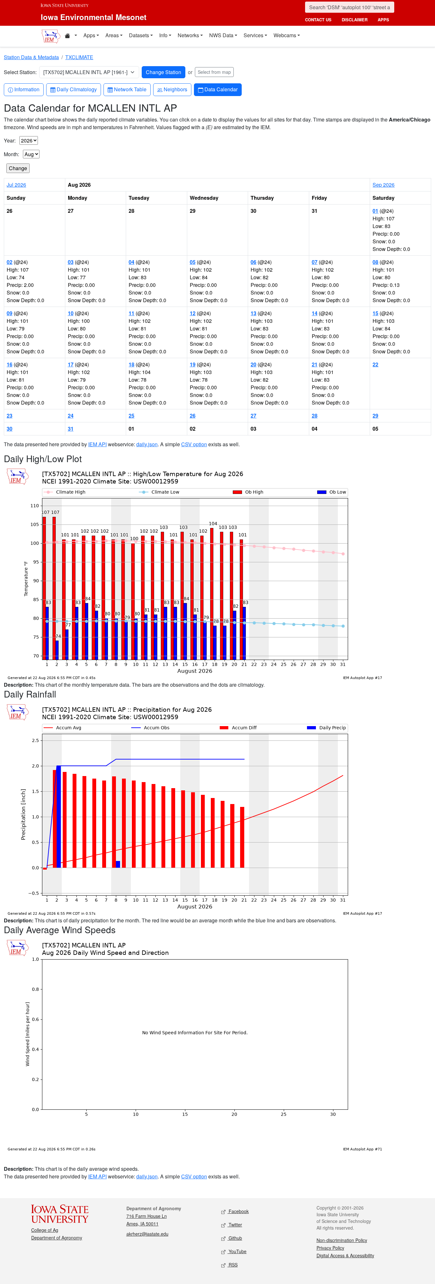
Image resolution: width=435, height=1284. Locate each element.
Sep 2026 (384, 184)
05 (193, 262)
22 (375, 364)
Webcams (285, 35)
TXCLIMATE (79, 57)
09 (9, 313)
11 (131, 313)
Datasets (139, 35)
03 (71, 262)
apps (383, 20)
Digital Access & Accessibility (345, 1255)
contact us (318, 20)
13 (253, 313)
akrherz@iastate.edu (147, 1234)
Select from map (214, 72)
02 (9, 262)
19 (193, 364)
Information (26, 89)
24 (71, 415)
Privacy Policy (330, 1248)
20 (253, 364)
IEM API (97, 444)
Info (163, 35)
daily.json (147, 444)
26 (193, 415)
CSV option (194, 444)
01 (375, 210)
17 (71, 364)
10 (71, 313)
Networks (188, 35)
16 (9, 364)
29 (375, 415)
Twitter (234, 1224)
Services (253, 35)
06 (253, 262)
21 (314, 364)
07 (314, 262)
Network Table (130, 89)
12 (193, 313)
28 (314, 415)
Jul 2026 (16, 184)
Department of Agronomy (56, 1237)
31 (71, 428)
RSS (232, 1264)
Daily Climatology (76, 89)
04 (131, 262)
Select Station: (20, 72)
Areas (112, 35)
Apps (89, 35)
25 (131, 415)
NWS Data (221, 35)
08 (375, 262)
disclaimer (354, 20)
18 (131, 364)
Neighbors (175, 89)
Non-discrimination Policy (342, 1240)
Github (234, 1238)
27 (253, 415)
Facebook (238, 1211)
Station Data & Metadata (31, 57)
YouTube (236, 1251)
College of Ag (44, 1230)
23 (9, 415)
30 (9, 428)
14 (314, 313)
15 (375, 313)
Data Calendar (221, 89)
